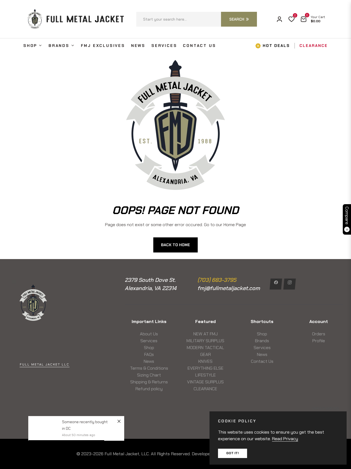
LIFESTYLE (205, 375)
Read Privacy (285, 439)
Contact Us (262, 361)
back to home (175, 244)
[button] (196, 19)
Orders (318, 334)
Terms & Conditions (149, 368)
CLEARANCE (205, 389)
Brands (262, 341)
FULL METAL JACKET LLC (44, 364)
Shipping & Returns (149, 382)
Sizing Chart (149, 375)
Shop (149, 347)
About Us (149, 334)
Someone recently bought (85, 421)
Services (148, 341)
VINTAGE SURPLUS (205, 382)
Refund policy (149, 389)
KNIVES (205, 361)
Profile (318, 341)
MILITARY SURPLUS (205, 341)
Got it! (232, 453)
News (149, 361)
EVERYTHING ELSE (205, 368)
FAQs (149, 354)
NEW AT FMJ (205, 334)
